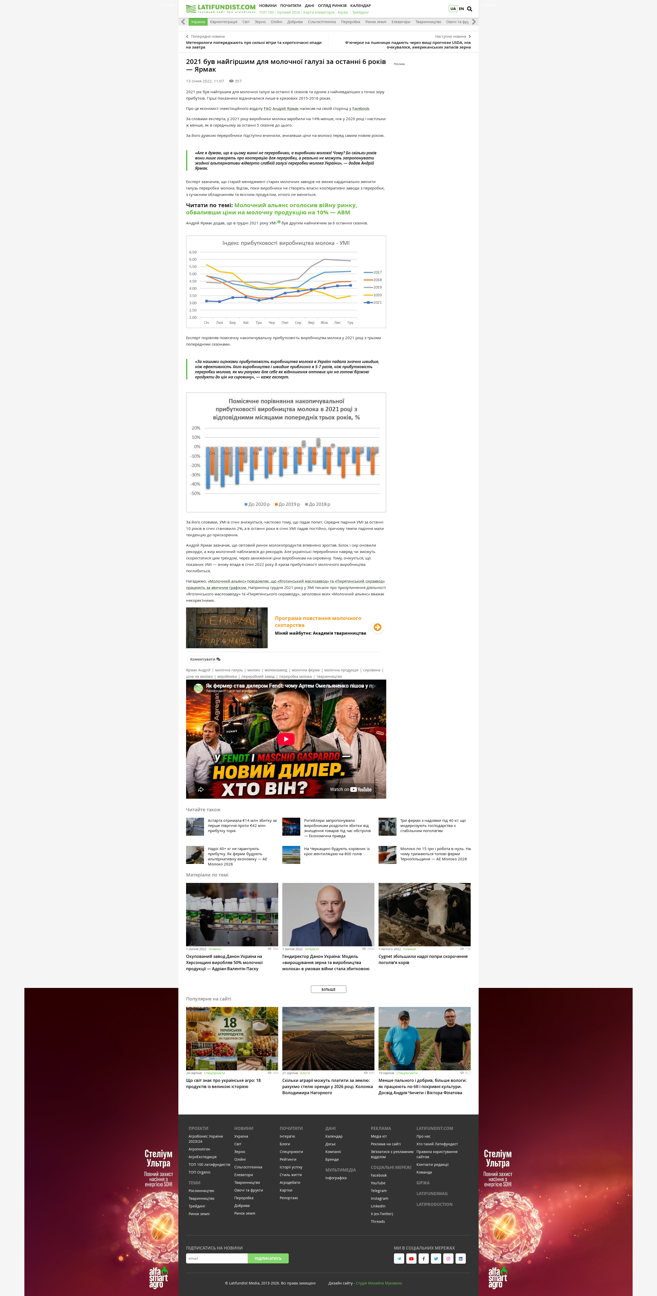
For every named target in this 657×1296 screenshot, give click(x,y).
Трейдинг (197, 1206)
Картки (286, 1190)
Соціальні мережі (391, 1167)
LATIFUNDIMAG (432, 1193)
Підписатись (268, 1258)
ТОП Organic (200, 1172)
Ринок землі (376, 21)
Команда (424, 1172)
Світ (246, 21)
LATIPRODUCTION (435, 1204)
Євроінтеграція (223, 21)
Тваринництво (428, 21)
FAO (268, 108)
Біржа (423, 1183)
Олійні (276, 21)
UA (453, 8)
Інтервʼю (312, 949)
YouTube (378, 1182)
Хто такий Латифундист (437, 1143)
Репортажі (289, 1197)
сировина (371, 670)
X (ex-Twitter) (382, 1213)
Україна (198, 21)
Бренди (332, 1159)
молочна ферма (306, 670)
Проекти (198, 1128)
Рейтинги (288, 1159)
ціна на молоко (199, 676)
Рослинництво (201, 1190)
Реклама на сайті (386, 1143)
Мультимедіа (340, 1170)
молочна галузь (229, 670)
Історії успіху (291, 1167)
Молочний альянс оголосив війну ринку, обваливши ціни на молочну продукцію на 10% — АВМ (271, 208)
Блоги (305, 1073)
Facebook (360, 108)
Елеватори (401, 21)
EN (461, 8)
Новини (215, 949)
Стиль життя (291, 1174)
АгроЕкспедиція (203, 1156)
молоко (253, 670)
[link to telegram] (399, 1258)
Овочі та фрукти (460, 21)
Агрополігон (199, 1149)
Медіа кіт (379, 1136)
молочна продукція (341, 670)
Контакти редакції (433, 1164)
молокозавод (276, 670)
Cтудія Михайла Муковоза (379, 1283)
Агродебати (290, 1182)
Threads (378, 1221)
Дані (330, 1128)
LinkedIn (378, 1206)
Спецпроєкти (214, 1073)
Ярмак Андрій (198, 670)
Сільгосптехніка (322, 21)
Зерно (260, 21)
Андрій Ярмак (286, 108)
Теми (194, 1183)
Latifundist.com (435, 1128)
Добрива (295, 21)
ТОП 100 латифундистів (209, 1164)
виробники (227, 676)
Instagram (379, 1198)
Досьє (330, 1143)
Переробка (350, 21)
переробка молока (295, 676)
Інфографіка (336, 1177)
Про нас (424, 1136)
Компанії (333, 1151)
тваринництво (329, 676)
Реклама (381, 1128)
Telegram (379, 1190)
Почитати (291, 1128)
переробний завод (258, 676)
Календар (334, 1136)
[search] (469, 9)
